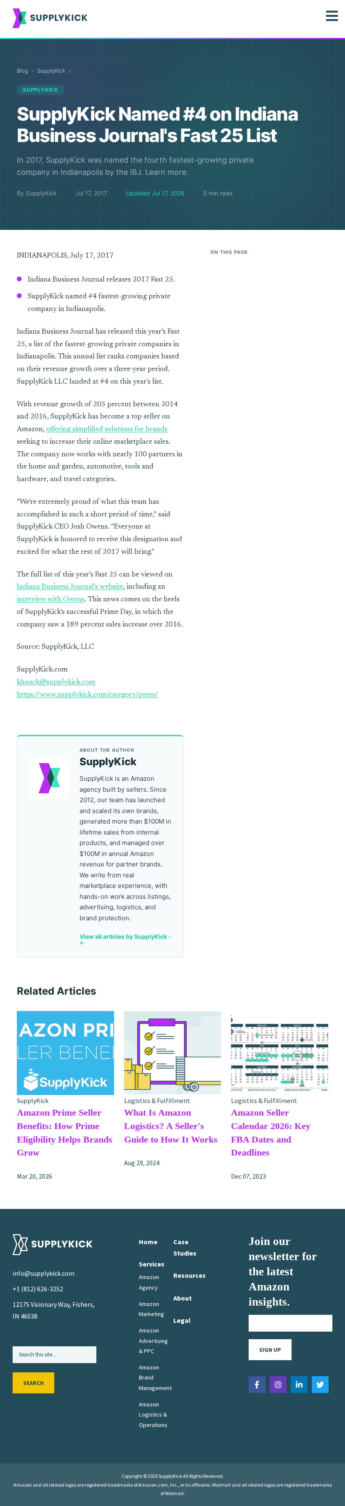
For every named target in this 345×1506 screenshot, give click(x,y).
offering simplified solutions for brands (106, 429)
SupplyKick (51, 71)
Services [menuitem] (152, 1264)
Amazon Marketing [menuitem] (151, 1309)
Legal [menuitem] (182, 1320)
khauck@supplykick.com (56, 682)
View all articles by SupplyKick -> (125, 939)
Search (33, 1383)
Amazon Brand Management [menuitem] (155, 1378)
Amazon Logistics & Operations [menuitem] (153, 1415)
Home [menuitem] (148, 1241)
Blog (22, 71)
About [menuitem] (182, 1298)
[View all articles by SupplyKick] (49, 778)
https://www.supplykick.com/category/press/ (87, 695)
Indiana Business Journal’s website (70, 587)
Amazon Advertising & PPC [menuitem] (153, 1341)
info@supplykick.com (43, 1273)
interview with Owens (51, 599)
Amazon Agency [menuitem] (149, 1282)
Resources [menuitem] (189, 1275)
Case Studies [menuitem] (184, 1247)
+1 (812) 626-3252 (38, 1289)
